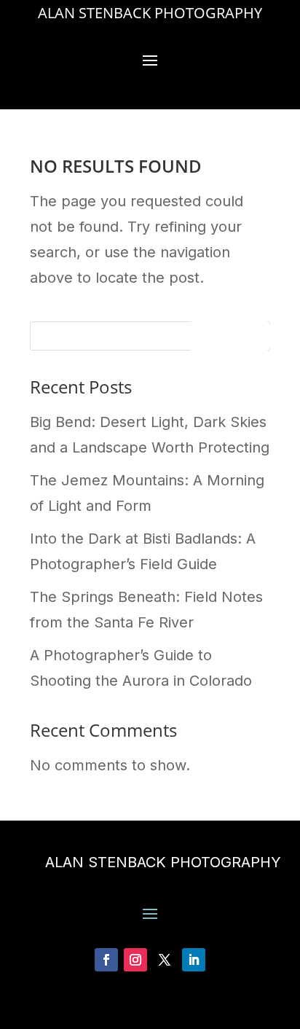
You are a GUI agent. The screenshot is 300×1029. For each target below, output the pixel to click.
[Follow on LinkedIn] (193, 959)
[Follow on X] (164, 959)
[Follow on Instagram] (135, 959)
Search (229, 339)
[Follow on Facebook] (106, 959)
